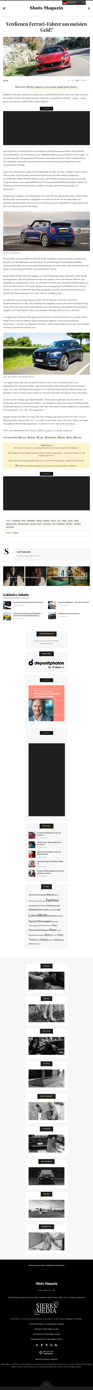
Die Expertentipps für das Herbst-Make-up (50, 862)
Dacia (24, 521)
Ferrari (39, 521)
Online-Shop (33, 925)
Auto (41, 437)
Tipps (60, 934)
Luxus (23, 437)
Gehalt (53, 521)
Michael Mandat (36, 524)
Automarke (16, 521)
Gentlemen (42, 1297)
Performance (46, 925)
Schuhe (59, 930)
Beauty (50, 894)
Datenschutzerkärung (42, 1359)
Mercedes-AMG (11, 524)
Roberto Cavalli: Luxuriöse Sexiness (22, 577)
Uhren (37, 940)
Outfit (39, 925)
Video (50, 940)
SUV (52, 935)
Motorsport (58, 916)
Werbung (59, 940)
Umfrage (69, 524)
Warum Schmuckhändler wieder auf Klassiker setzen (49, 853)
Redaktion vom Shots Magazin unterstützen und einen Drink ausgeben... (47, 466)
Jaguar (70, 521)
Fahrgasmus (42, 901)
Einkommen (31, 521)
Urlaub (44, 939)
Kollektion (34, 909)
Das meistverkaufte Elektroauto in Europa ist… (28, 602)
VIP (53, 940)
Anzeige (42, 895)
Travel (66, 1297)
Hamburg (32, 906)
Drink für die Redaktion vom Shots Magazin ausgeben (46, 1324)
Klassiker (56, 906)
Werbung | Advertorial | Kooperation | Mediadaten (46, 1265)
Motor (5, 80)
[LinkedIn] (56, 1345)
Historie (44, 906)
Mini (54, 524)
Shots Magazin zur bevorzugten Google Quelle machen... (53, 87)
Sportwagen (40, 935)
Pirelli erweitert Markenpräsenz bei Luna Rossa (49, 843)
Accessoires (73, 1297)
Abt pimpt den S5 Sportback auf (68, 613)
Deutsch (71, 2)
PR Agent (69, 1319)
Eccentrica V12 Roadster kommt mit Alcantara (49, 834)
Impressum (54, 1359)
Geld (59, 521)
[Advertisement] (47, 128)
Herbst (38, 906)
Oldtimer (55, 922)
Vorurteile (10, 527)
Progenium (61, 524)
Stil (70, 437)
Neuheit (33, 921)
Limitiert (52, 910)
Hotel (49, 905)
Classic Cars (33, 901)
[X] (37, 1345)
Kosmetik (44, 909)
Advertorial (34, 895)
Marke (76, 521)
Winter (31, 944)
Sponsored (81, 1297)
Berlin (56, 895)
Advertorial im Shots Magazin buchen (46, 1329)
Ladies (36, 1297)
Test (55, 935)
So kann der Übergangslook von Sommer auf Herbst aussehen (50, 872)
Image (64, 521)
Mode (32, 437)
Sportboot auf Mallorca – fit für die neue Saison (73, 602)
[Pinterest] (46, 1345)
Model (50, 916)
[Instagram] (51, 1345)
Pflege (54, 925)
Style (47, 934)
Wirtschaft (37, 944)
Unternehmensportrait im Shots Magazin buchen (46, 1339)
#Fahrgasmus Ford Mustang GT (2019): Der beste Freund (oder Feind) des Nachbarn (27, 615)
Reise (62, 437)
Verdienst (77, 524)
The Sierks (78, 1319)
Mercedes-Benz (23, 524)
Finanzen (46, 521)
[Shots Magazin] (46, 8)
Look (58, 909)
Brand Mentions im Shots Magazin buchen (46, 1334)
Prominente (34, 930)
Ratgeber (45, 930)
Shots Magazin (24, 552)
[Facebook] (42, 1345)
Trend (78, 437)
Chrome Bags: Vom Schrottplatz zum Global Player (70, 577)
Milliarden (47, 524)
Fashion (52, 900)
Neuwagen (45, 921)
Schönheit (51, 437)
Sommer (32, 935)
